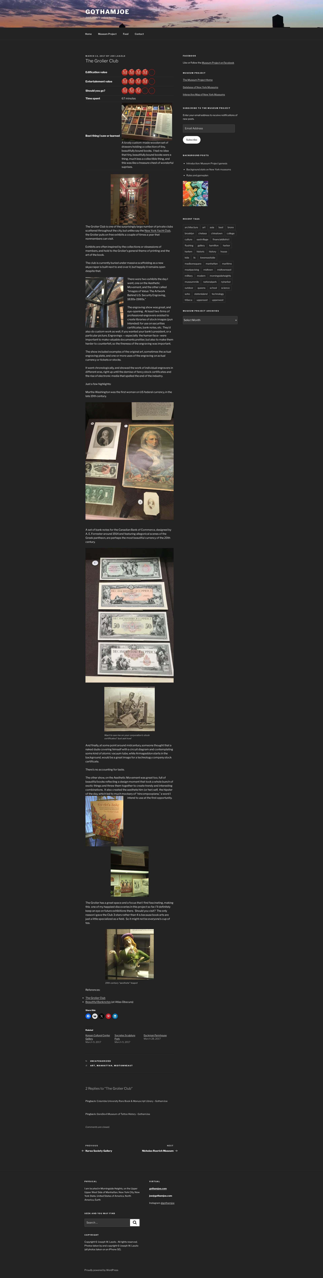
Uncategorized (100, 1061)
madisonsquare (193, 263)
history (212, 251)
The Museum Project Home (198, 79)
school (213, 287)
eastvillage (202, 239)
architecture (191, 227)
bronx (231, 227)
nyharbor (226, 281)
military (189, 275)
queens (201, 287)
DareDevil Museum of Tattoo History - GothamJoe (123, 1114)
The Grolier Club (95, 998)
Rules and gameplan (197, 175)
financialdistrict (221, 239)
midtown (208, 269)
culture (188, 239)
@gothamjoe (167, 1202)
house (224, 251)
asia (212, 227)
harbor (226, 245)
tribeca (188, 299)
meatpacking (192, 269)
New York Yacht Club (157, 230)
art (92, 1065)
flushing (189, 245)
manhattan (105, 1065)
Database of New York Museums (200, 87)
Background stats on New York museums (208, 169)
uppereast (202, 299)
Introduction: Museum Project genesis (206, 163)
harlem (188, 251)
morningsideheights (220, 275)
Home (88, 33)
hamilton (214, 245)
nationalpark (210, 281)
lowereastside (207, 257)
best (221, 227)
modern (201, 275)
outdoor (189, 287)
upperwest (217, 299)
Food (125, 33)
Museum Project (107, 33)
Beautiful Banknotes (98, 1002)
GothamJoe (107, 11)
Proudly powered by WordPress (101, 1270)
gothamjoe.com (158, 1188)
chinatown (216, 233)
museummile (192, 281)
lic (194, 257)
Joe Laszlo (117, 56)
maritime (227, 263)
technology (218, 293)
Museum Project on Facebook (218, 62)
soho (187, 293)
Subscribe (191, 139)
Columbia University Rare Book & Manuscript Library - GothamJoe (132, 1101)
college (231, 233)
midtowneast (123, 1065)
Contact (139, 33)
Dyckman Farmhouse (155, 1035)
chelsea (202, 233)
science (225, 287)
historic (201, 251)
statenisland (200, 293)
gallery (201, 245)
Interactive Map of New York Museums (204, 94)
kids (187, 257)
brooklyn (189, 233)
